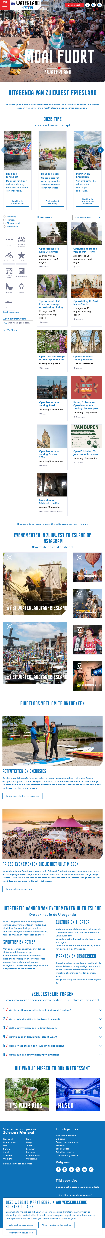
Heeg (29, 1142)
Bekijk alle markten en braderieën (87, 201)
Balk (28, 1139)
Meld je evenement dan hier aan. (71, 524)
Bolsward (8, 1139)
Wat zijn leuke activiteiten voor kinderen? (34, 1054)
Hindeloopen (9, 1142)
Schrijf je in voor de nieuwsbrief (75, 1195)
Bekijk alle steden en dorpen (18, 1163)
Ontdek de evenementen (19, 889)
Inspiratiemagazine (66, 1135)
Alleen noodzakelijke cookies (56, 1225)
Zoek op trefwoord (14, 318)
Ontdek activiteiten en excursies (22, 796)
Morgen (11, 220)
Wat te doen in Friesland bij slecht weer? (33, 1036)
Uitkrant (60, 1139)
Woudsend (31, 1158)
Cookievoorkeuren (53, 1234)
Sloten (6, 1149)
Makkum (30, 1152)
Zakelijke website (65, 1152)
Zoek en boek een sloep (52, 202)
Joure (29, 1145)
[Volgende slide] (101, 150)
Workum (7, 1158)
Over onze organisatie (67, 1155)
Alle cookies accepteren (21, 1225)
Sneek (6, 1152)
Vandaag (11, 216)
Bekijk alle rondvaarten (17, 202)
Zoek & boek (74, 5)
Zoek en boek (62, 1148)
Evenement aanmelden (68, 1142)
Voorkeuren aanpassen (21, 1232)
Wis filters (12, 330)
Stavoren (8, 1155)
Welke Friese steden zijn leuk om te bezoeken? (36, 1045)
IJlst (5, 1145)
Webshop (60, 1145)
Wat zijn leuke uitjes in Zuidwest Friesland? (34, 1018)
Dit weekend (13, 223)
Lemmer (30, 1149)
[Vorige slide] (4, 150)
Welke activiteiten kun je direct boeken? (33, 1027)
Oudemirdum (33, 1155)
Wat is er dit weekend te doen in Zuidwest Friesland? (40, 1009)
